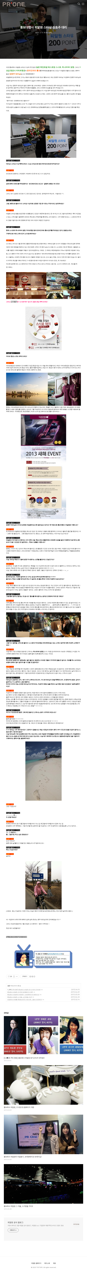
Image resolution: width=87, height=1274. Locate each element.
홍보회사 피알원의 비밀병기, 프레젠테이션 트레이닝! (23, 994)
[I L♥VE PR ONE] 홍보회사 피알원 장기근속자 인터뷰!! (24, 989)
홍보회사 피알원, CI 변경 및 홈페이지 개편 (20, 992)
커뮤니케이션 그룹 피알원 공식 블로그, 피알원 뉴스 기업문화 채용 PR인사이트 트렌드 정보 (36, 1225)
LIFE (9, 986)
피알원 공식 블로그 (15, 1222)
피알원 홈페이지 (36, 1263)
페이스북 (47, 1263)
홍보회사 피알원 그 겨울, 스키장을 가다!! (19, 997)
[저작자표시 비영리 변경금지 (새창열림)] (32, 976)
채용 (54, 1263)
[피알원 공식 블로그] (40, 4)
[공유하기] (14, 976)
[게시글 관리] (16, 976)
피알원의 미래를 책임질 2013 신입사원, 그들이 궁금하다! (24, 999)
